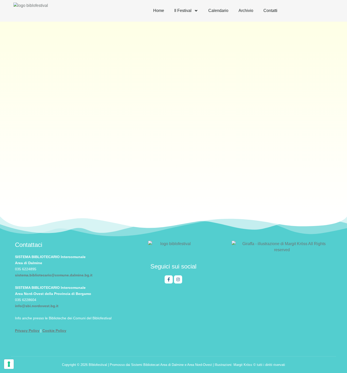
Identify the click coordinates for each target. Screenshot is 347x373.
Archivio (246, 10)
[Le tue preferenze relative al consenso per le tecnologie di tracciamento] (9, 364)
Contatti (270, 10)
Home (158, 10)
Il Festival (183, 10)
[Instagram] (178, 279)
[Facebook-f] (169, 279)
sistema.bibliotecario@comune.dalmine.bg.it (53, 275)
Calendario (218, 10)
